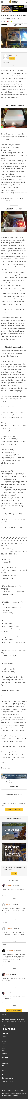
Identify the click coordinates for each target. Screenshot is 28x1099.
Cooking (4, 1046)
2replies (5, 922)
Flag (5, 895)
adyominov (6, 18)
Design (4, 1041)
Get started (5, 1063)
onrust (7, 974)
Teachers (4, 1053)
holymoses (9, 885)
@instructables (8, 1078)
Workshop (4, 1039)
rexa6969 (8, 905)
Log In (14, 874)
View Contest (14, 786)
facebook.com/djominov (11, 65)
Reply (14, 899)
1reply (4, 944)
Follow (12, 58)
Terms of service (20, 1088)
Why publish (5, 1061)
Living (3, 1048)
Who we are (5, 1070)
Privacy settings (19, 1090)
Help (3, 1066)
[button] (2, 2)
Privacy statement (8, 1090)
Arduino (19, 18)
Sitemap (4, 1068)
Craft (3, 1044)
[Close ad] (25, 6)
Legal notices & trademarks (10, 1095)
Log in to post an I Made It (14, 809)
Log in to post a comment (14, 1010)
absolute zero (9, 950)
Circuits (13, 18)
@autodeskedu (8, 1081)
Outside (4, 1051)
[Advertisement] (14, 8)
